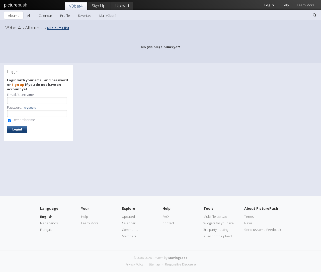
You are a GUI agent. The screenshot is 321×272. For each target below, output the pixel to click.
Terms (249, 216)
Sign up (18, 84)
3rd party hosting (215, 229)
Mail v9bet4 (107, 15)
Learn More (305, 5)
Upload (122, 6)
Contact (168, 223)
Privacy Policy (134, 264)
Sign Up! (99, 6)
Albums (13, 15)
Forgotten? (29, 107)
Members (129, 236)
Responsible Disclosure (180, 264)
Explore (128, 208)
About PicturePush (261, 208)
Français (46, 229)
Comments (130, 229)
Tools (208, 208)
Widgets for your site (218, 223)
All (29, 15)
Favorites (84, 15)
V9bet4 (76, 6)
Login (269, 5)
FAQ (166, 216)
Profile (65, 15)
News (248, 223)
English (46, 216)
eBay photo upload (217, 236)
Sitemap (154, 264)
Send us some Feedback (262, 229)
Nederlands (49, 223)
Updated (128, 216)
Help (285, 5)
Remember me (23, 119)
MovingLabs (177, 258)
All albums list (58, 28)
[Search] (314, 15)
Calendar (45, 15)
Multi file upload (215, 216)
